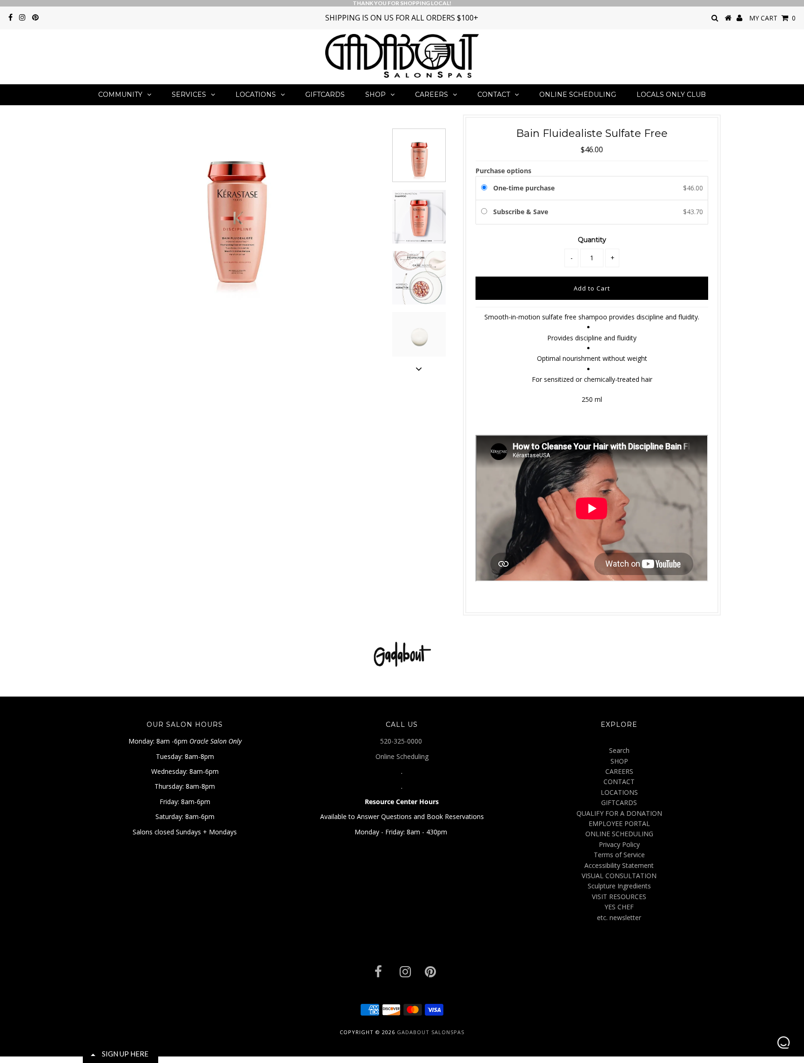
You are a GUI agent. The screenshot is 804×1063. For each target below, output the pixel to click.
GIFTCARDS (325, 94)
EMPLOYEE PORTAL (619, 823)
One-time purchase (524, 187)
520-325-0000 (402, 741)
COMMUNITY (120, 94)
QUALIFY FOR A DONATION (619, 813)
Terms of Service (619, 854)
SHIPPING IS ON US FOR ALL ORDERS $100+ (401, 18)
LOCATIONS (255, 94)
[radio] (485, 188)
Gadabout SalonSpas (430, 1032)
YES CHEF (619, 906)
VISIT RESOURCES (619, 896)
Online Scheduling (402, 756)
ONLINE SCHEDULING (577, 94)
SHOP (375, 94)
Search (619, 750)
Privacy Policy (619, 844)
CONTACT (493, 94)
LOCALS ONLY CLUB (671, 94)
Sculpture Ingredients (619, 885)
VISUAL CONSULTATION (619, 875)
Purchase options (503, 170)
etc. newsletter (619, 917)
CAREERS (431, 94)
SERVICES (189, 94)
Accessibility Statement (619, 865)
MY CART (772, 18)
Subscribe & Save (521, 211)
